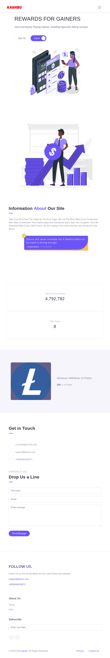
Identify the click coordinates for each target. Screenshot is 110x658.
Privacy (80, 651)
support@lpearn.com (25, 452)
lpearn (25, 651)
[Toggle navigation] (99, 7)
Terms (11, 605)
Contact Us (94, 651)
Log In (37, 38)
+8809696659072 (23, 459)
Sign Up (22, 38)
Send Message (19, 533)
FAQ (11, 609)
